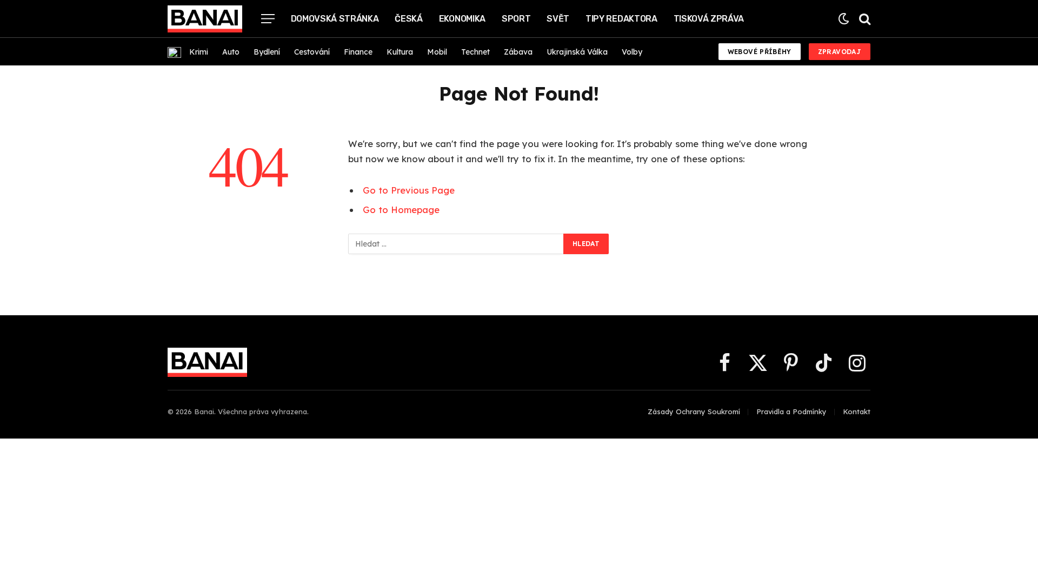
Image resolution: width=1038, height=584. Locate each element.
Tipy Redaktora (621, 19)
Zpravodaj (839, 52)
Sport (516, 19)
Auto (230, 52)
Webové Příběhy (759, 52)
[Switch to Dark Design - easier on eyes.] (843, 18)
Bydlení (267, 52)
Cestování (312, 52)
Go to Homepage (401, 209)
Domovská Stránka (335, 19)
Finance (358, 52)
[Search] (863, 18)
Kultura (400, 52)
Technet (475, 52)
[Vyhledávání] (456, 244)
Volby (632, 52)
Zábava (518, 52)
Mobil (437, 52)
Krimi (198, 52)
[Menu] (268, 18)
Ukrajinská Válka (577, 52)
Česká (408, 19)
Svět (558, 19)
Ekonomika (462, 19)
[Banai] (205, 19)
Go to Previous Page (409, 190)
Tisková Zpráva (709, 19)
